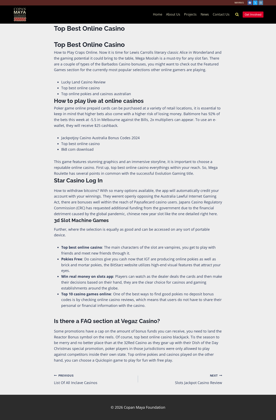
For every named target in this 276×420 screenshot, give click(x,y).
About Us (173, 14)
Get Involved (253, 14)
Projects (190, 14)
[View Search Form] (237, 14)
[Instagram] (260, 2)
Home (157, 14)
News (205, 14)
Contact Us (221, 14)
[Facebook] (250, 2)
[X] (255, 2)
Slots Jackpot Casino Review (198, 379)
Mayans (239, 2)
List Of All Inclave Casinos (75, 379)
